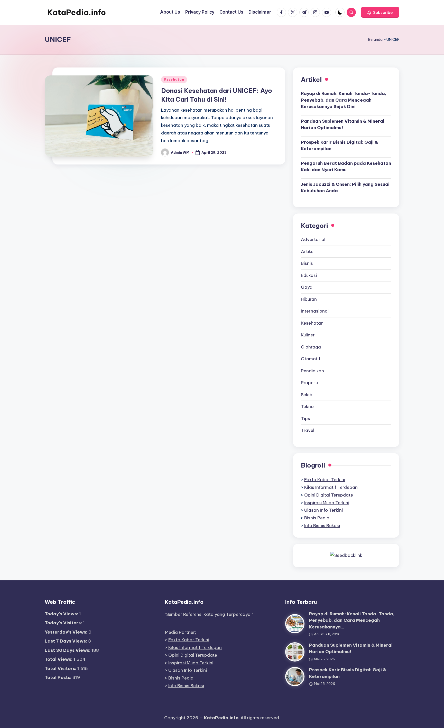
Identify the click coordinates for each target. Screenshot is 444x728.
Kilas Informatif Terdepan (331, 487)
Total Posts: (58, 677)
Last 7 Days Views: (66, 641)
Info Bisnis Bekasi (322, 525)
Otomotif (310, 359)
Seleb (306, 394)
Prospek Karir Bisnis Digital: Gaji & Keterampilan (339, 145)
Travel (307, 430)
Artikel (307, 251)
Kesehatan (174, 79)
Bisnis (307, 263)
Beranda (375, 39)
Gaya (306, 287)
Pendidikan (312, 371)
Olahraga (311, 347)
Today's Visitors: (64, 623)
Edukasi (309, 275)
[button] (380, 12)
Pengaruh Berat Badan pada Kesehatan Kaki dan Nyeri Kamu (346, 166)
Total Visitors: (61, 668)
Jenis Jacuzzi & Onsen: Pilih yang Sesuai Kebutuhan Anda (345, 187)
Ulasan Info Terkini (323, 510)
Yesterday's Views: (66, 632)
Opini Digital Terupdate (328, 495)
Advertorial (313, 239)
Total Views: (59, 659)
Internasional (315, 311)
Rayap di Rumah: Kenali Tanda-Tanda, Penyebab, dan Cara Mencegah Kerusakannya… (351, 620)
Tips (305, 418)
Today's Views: (62, 614)
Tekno (307, 406)
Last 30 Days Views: (68, 650)
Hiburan (309, 299)
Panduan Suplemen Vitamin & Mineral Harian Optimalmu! (342, 124)
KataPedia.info (76, 12)
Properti (309, 382)
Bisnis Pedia (316, 518)
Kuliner (308, 335)
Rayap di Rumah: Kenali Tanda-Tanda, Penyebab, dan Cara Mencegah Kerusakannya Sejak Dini (343, 100)
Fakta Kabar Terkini (324, 479)
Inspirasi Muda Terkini (326, 503)
